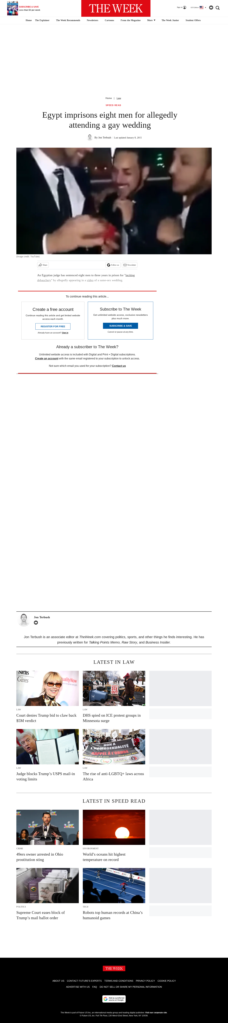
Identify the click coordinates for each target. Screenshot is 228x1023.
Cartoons (109, 20)
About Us (58, 980)
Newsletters (92, 20)
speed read (113, 105)
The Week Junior (170, 20)
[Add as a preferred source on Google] (114, 999)
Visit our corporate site (156, 1012)
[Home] (28, 20)
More (150, 20)
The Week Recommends (68, 20)
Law (119, 98)
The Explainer (42, 20)
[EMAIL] (37, 622)
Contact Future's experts (84, 980)
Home (108, 98)
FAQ (94, 987)
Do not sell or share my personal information (131, 987)
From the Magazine (131, 20)
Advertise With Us (78, 987)
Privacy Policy (145, 980)
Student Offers (193, 20)
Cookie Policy (167, 980)
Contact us (119, 365)
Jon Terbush (104, 137)
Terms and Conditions (118, 980)
